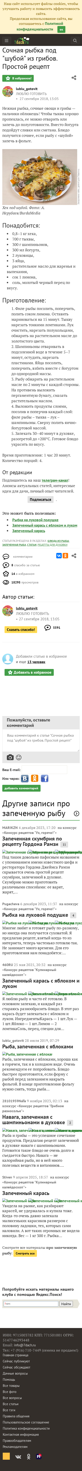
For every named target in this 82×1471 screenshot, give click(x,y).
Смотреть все (25, 1253)
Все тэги (9, 1410)
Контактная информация (21, 1434)
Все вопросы (12, 1398)
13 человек (36, 661)
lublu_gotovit (27, 88)
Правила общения (16, 1416)
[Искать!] (75, 40)
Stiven (7, 1177)
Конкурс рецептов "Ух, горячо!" (29, 832)
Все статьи (10, 1404)
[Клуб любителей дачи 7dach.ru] (21, 40)
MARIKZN (10, 827)
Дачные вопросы (15, 1373)
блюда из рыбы (58, 541)
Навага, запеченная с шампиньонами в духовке (33, 1119)
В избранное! (21, 78)
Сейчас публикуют (16, 1361)
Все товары (11, 1385)
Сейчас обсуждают (16, 1367)
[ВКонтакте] (59, 555)
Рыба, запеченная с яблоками (37, 1046)
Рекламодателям (15, 1447)
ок (61, 29)
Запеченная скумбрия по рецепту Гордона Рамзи (32, 841)
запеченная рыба (14, 544)
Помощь (9, 1379)
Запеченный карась (28, 530)
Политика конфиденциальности (26, 1428)
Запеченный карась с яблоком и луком (44, 525)
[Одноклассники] (65, 555)
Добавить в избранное (32, 672)
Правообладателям (17, 1440)
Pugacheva (10, 904)
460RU (7, 964)
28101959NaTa (14, 1101)
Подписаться (40, 499)
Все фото (9, 1392)
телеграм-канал (55, 480)
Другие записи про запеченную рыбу (36, 808)
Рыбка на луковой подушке (35, 519)
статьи (31, 544)
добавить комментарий (21, 788)
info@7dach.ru (25, 1345)
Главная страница (15, 1355)
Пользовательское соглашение (26, 1422)
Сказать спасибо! (21, 629)
